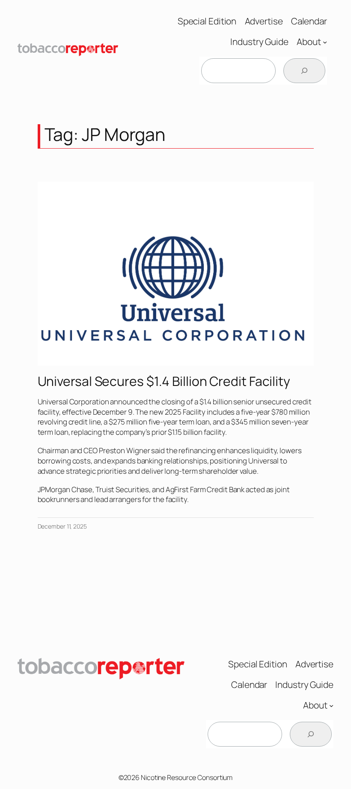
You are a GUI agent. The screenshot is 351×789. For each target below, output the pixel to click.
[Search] (304, 70)
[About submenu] (325, 42)
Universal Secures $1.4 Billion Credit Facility (164, 381)
